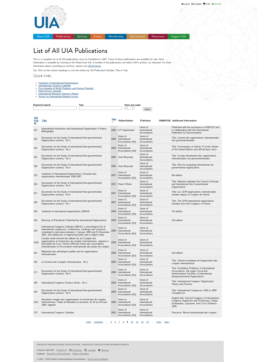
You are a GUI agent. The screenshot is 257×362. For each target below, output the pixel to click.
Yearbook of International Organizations (58, 83)
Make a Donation (81, 354)
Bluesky (105, 350)
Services (82, 36)
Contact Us (61, 350)
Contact (197, 4)
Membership (116, 36)
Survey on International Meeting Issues (58, 96)
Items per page (132, 105)
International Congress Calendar (54, 85)
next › (159, 322)
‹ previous (98, 322)
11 (137, 322)
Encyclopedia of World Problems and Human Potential (65, 88)
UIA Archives (94, 66)
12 (142, 322)
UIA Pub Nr (36, 121)
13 (147, 322)
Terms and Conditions (97, 359)
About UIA (43, 36)
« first (88, 322)
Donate (217, 4)
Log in (187, 4)
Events (98, 36)
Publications (63, 36)
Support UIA (178, 36)
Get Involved (137, 36)
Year (81, 105)
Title (44, 120)
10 (132, 322)
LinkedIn (92, 350)
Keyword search (42, 105)
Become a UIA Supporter (58, 354)
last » (167, 322)
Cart (207, 4)
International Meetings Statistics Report (58, 93)
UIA (46, 14)
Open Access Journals (49, 91)
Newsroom (158, 36)
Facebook (77, 350)
